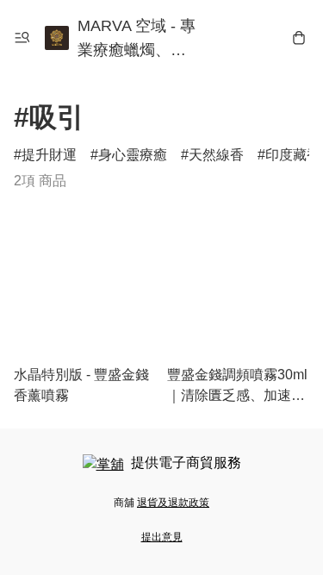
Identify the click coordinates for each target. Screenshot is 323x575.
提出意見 (162, 537)
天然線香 (216, 154)
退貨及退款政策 (173, 503)
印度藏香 (292, 154)
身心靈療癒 (132, 154)
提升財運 (49, 154)
